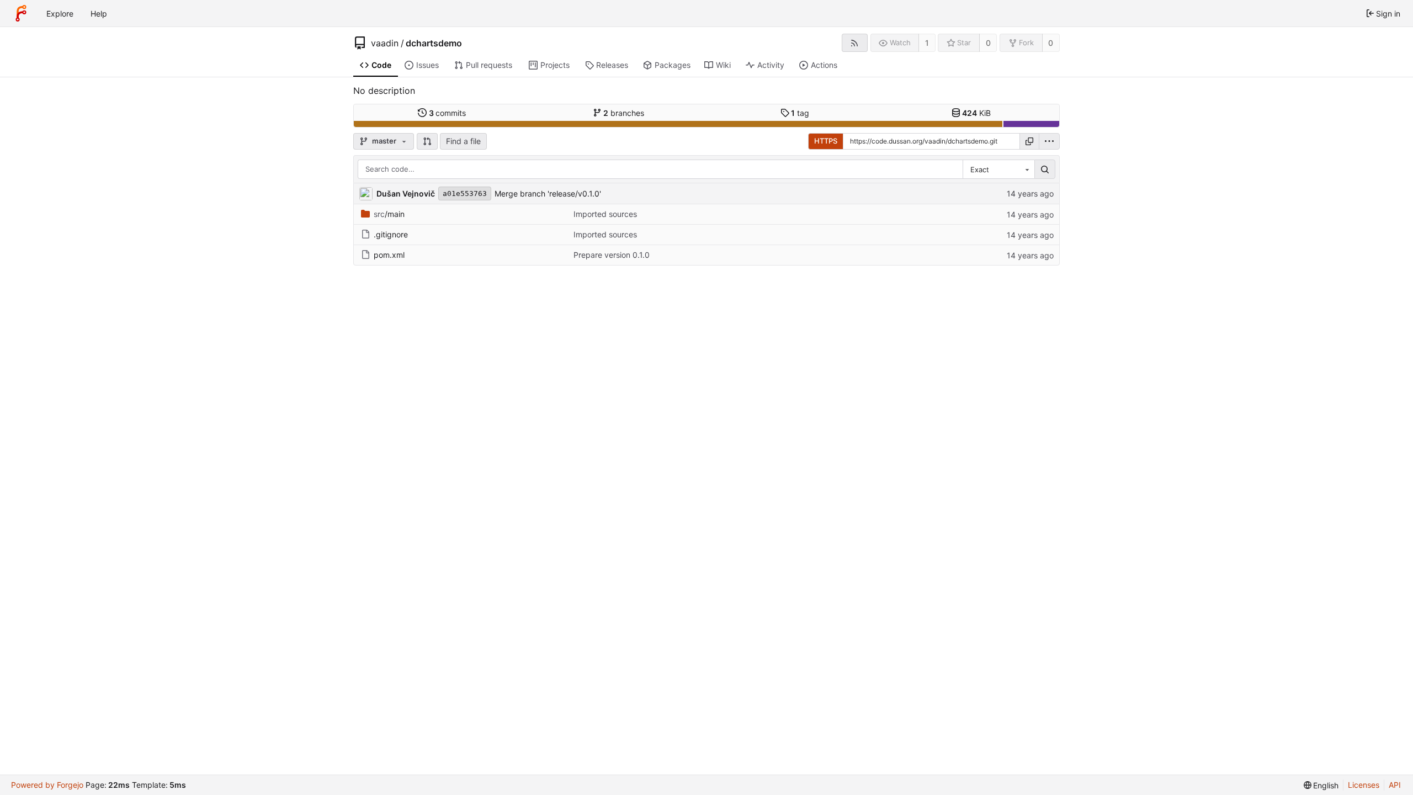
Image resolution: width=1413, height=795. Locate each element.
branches (623, 113)
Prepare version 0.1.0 (611, 254)
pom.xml (389, 254)
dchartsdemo (434, 43)
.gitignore (391, 234)
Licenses (1363, 784)
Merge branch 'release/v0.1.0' (548, 193)
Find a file (463, 141)
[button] (427, 141)
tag (800, 113)
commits (447, 113)
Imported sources (605, 214)
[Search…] (1044, 169)
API (1395, 784)
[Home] (21, 13)
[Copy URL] (1029, 141)
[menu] (1049, 141)
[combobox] (998, 169)
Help (99, 13)
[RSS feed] (855, 43)
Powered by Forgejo (47, 784)
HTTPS (825, 140)
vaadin (385, 43)
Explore (59, 13)
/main (389, 214)
